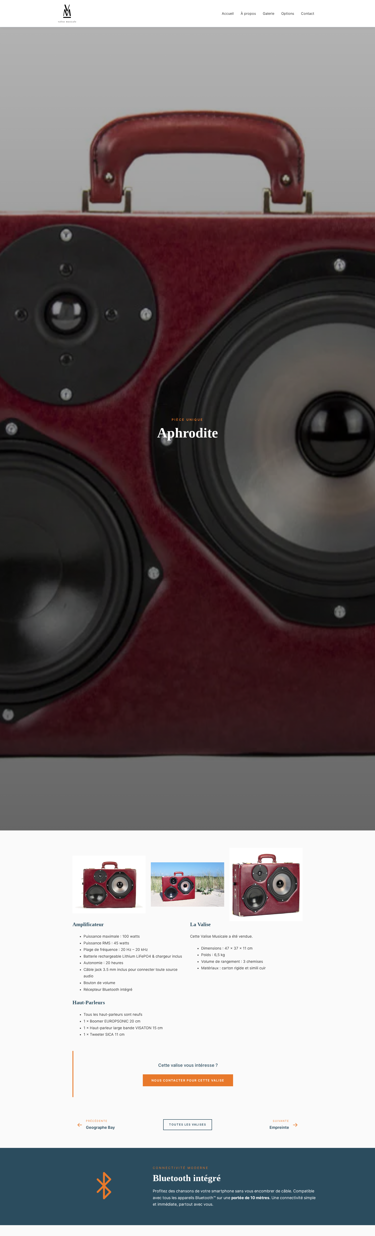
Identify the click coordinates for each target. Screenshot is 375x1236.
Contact (307, 13)
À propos (248, 13)
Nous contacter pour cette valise (187, 1080)
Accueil (228, 13)
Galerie (268, 13)
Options (287, 13)
